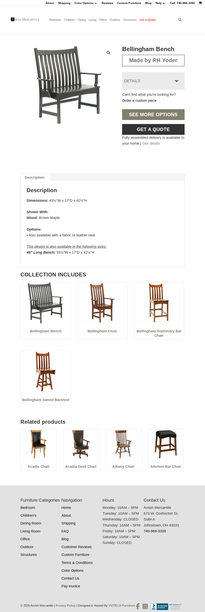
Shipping (64, 3)
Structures (130, 19)
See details (151, 143)
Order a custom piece (139, 101)
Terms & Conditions (77, 563)
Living (92, 19)
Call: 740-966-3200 (182, 3)
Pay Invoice (70, 586)
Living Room (30, 531)
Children (69, 19)
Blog (148, 3)
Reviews (107, 3)
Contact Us (70, 578)
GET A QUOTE (153, 129)
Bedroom (55, 19)
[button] (108, 52)
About (50, 3)
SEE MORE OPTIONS (153, 114)
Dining (82, 19)
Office (103, 19)
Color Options (84, 3)
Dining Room (30, 523)
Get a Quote (148, 19)
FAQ (65, 531)
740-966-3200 (155, 531)
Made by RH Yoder (153, 60)
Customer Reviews (76, 547)
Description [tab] (34, 177)
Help (159, 3)
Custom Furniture (129, 3)
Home (66, 508)
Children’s (28, 515)
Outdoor (115, 19)
